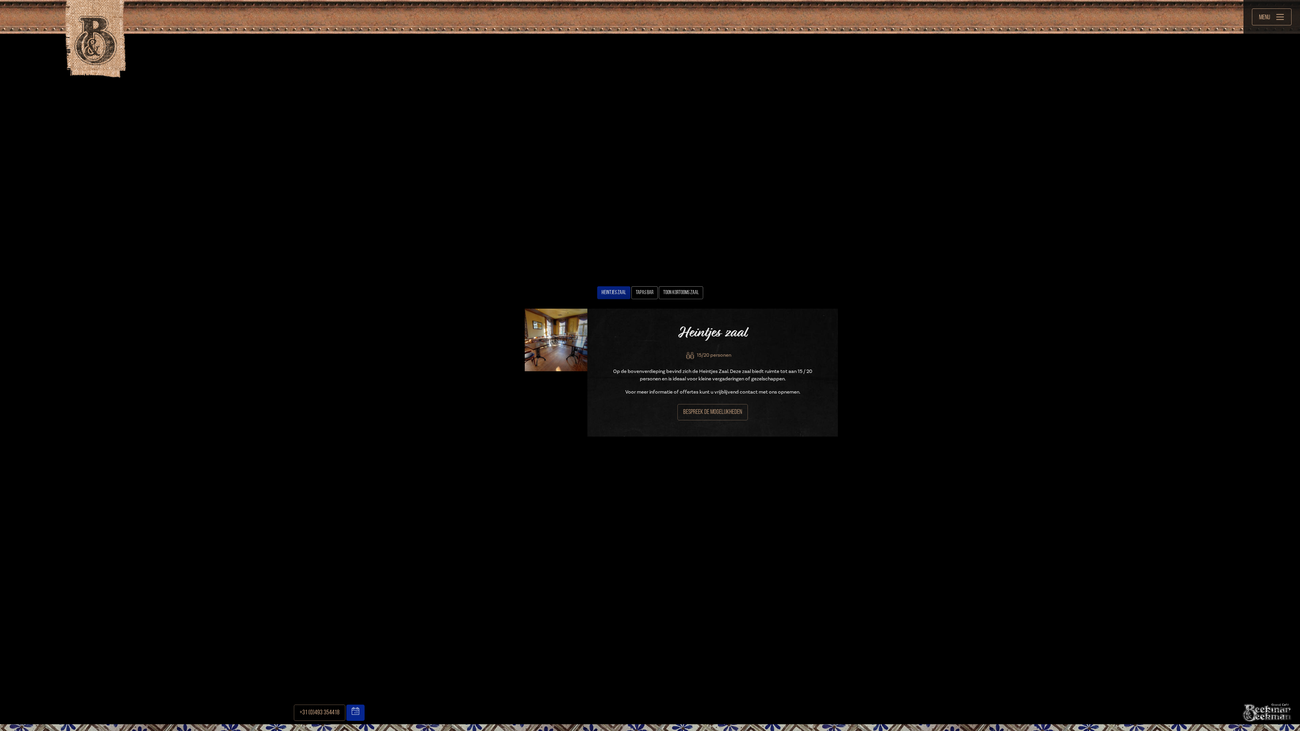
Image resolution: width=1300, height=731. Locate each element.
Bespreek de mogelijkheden (712, 412)
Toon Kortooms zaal (681, 292)
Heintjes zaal (614, 292)
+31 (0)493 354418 (320, 712)
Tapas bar (644, 292)
